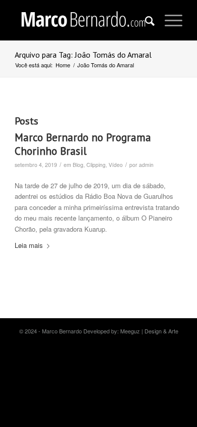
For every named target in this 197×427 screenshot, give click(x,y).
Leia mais (29, 245)
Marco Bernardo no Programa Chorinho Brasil (83, 144)
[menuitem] (145, 20)
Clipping (96, 164)
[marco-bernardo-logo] (82, 20)
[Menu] (168, 20)
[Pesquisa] (145, 20)
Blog (78, 164)
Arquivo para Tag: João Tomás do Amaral (83, 55)
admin (146, 164)
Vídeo (116, 164)
